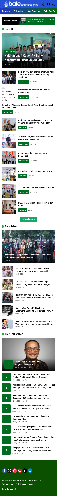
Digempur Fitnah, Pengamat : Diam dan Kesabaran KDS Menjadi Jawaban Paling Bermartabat (30, 396)
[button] (43, 4)
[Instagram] (14, 470)
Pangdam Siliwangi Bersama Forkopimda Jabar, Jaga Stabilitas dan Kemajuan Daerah (33, 438)
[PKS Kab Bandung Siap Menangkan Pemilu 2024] (9, 157)
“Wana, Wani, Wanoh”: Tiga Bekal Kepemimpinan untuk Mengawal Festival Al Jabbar (34, 309)
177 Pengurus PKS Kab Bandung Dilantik (36, 188)
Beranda (6, 480)
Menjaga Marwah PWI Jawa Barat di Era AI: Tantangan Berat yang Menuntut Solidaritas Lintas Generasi (34, 322)
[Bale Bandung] (20, 4)
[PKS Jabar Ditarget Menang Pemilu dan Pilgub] (9, 207)
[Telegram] (30, 470)
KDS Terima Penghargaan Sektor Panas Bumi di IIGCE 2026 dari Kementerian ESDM (33, 428)
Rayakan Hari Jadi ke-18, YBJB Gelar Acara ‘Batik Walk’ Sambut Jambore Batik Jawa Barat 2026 (34, 296)
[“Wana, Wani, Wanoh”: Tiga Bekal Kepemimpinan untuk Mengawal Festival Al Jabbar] (7, 310)
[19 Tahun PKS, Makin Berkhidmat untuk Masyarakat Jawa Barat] (9, 141)
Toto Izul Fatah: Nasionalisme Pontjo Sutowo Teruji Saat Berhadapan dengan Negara (32, 283)
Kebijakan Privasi (25, 484)
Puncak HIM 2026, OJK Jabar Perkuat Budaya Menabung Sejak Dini (35, 21)
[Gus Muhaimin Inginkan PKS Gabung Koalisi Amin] (9, 94)
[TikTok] (25, 470)
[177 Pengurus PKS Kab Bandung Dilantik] (9, 191)
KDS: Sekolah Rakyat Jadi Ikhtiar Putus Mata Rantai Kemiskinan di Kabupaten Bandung (31, 407)
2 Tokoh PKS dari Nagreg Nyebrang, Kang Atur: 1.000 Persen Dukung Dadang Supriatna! (36, 74)
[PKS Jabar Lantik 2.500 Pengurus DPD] (9, 174)
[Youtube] (20, 470)
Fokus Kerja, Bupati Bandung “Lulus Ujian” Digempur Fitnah (30, 417)
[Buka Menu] (48, 4)
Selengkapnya (28, 219)
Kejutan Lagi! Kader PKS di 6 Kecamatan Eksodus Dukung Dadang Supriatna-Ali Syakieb (24, 58)
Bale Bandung (10, 52)
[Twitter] (9, 470)
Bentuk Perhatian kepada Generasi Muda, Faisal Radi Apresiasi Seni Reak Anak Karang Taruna (33, 386)
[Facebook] (4, 470)
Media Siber (18, 480)
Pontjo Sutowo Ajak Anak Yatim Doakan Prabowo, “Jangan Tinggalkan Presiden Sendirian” (32, 270)
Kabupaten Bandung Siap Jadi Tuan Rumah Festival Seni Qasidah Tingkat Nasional (31, 375)
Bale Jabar (22, 128)
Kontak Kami (33, 480)
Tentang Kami (8, 484)
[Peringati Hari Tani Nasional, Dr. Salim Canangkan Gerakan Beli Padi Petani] (9, 124)
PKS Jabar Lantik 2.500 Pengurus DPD (35, 171)
